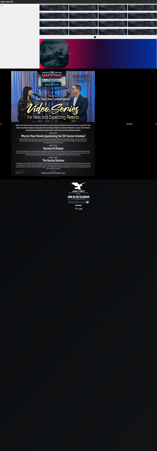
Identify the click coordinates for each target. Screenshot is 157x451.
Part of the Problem (42, 12)
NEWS (142, 1)
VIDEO (145, 1)
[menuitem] (141, 1)
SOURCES (153, 1)
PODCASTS (149, 1)
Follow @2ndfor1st (78, 205)
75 (103, 37)
